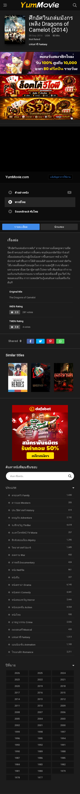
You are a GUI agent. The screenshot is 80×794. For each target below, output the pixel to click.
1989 (40, 751)
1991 (62, 744)
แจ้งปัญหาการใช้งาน (60, 177)
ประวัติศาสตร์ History (23, 510)
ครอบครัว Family (20, 495)
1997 (62, 731)
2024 (62, 673)
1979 (62, 771)
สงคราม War (18, 555)
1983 (40, 764)
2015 (62, 692)
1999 (17, 731)
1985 (62, 758)
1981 (17, 771)
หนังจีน (15, 577)
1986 (40, 758)
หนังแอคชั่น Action (22, 607)
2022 (40, 679)
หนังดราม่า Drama (21, 585)
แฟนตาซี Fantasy (38, 44)
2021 (62, 679)
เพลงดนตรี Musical (22, 629)
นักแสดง (59, 226)
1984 (17, 764)
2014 (17, 699)
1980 (40, 771)
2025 (40, 673)
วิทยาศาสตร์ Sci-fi (21, 547)
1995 (40, 738)
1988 (62, 751)
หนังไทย (16, 614)
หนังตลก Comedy (21, 592)
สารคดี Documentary (23, 562)
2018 (62, 686)
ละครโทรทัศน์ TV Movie (24, 532)
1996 (17, 738)
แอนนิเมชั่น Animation (23, 644)
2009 (62, 705)
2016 (40, 692)
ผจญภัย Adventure (22, 517)
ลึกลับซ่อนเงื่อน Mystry (23, 540)
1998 (40, 731)
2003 (62, 718)
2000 (62, 725)
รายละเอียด (21, 226)
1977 (40, 777)
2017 (17, 692)
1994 (62, 738)
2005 (17, 718)
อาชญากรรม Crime (22, 622)
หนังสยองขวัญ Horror (23, 599)
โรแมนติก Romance (22, 652)
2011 (17, 705)
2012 (62, 699)
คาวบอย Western (21, 502)
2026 (17, 673)
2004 (40, 718)
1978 (17, 777)
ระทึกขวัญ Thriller (21, 525)
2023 (17, 679)
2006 (62, 712)
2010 (40, 705)
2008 (17, 712)
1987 (17, 758)
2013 (40, 699)
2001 (40, 725)
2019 (40, 686)
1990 (17, 751)
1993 (17, 744)
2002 (17, 725)
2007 (40, 712)
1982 (62, 764)
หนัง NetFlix (18, 570)
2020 (17, 686)
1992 (40, 744)
